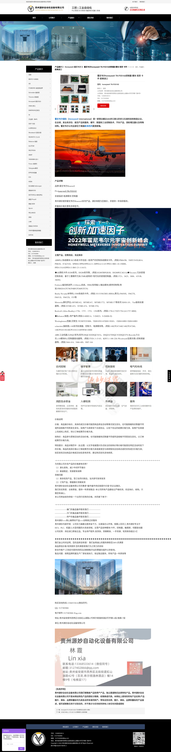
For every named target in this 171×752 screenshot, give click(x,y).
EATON (31, 235)
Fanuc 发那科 (33, 164)
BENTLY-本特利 (33, 79)
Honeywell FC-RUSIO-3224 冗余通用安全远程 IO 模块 (75, 710)
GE (30, 84)
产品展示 (71, 18)
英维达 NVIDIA (33, 226)
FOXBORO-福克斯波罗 (36, 88)
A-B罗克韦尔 (32, 128)
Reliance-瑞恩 (33, 141)
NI (29, 115)
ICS (30, 177)
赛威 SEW (32, 204)
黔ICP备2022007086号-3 (58, 746)
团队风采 (90, 18)
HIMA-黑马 (32, 106)
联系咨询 (103, 106)
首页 (34, 18)
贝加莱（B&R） (33, 119)
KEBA (30, 181)
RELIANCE (32, 213)
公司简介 (52, 18)
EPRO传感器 (33, 173)
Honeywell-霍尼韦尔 (35, 101)
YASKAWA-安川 (33, 159)
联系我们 (142, 2)
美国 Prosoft (32, 199)
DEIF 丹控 (32, 124)
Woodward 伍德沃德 (35, 133)
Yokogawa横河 (33, 168)
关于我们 (134, 2)
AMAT (30, 155)
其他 (30, 217)
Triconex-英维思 (34, 97)
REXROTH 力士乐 (34, 137)
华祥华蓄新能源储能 (35, 230)
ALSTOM (31, 146)
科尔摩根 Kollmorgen (35, 186)
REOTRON (32, 150)
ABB (30, 75)
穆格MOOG (32, 190)
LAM (30, 222)
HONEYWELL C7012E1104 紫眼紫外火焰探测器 (74, 712)
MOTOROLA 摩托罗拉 (35, 195)
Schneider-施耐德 (34, 92)
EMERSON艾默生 (34, 110)
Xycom (31, 208)
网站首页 (66, 727)
